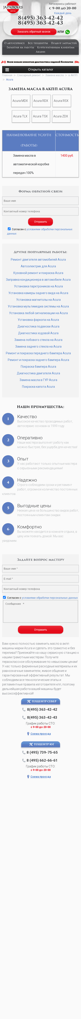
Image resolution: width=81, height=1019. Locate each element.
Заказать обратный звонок (33, 31)
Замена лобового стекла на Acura (38, 340)
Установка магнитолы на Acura (38, 299)
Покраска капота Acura (38, 386)
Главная (7, 75)
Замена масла (54, 75)
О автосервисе (14, 43)
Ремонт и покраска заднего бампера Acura (38, 360)
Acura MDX (20, 100)
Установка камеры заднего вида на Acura (38, 293)
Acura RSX (61, 100)
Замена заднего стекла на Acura (38, 346)
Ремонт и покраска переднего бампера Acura (38, 353)
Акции (40, 52)
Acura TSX (40, 116)
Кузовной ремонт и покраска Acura (38, 273)
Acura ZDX (60, 116)
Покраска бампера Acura (38, 366)
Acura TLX (20, 116)
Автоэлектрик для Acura (38, 266)
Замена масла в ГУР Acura (38, 380)
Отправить (40, 221)
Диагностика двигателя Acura (38, 373)
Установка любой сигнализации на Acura (38, 313)
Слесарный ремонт (29, 75)
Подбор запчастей (64, 43)
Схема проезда (40, 733)
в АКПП (73, 75)
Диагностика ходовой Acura (38, 333)
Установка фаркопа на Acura (38, 319)
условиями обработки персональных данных (50, 597)
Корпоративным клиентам (55, 48)
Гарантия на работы (20, 48)
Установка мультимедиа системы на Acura (38, 306)
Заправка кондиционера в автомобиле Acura (38, 279)
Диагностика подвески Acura (38, 326)
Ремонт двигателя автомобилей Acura (38, 259)
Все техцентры (38, 43)
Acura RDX (40, 100)
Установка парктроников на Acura (38, 286)
